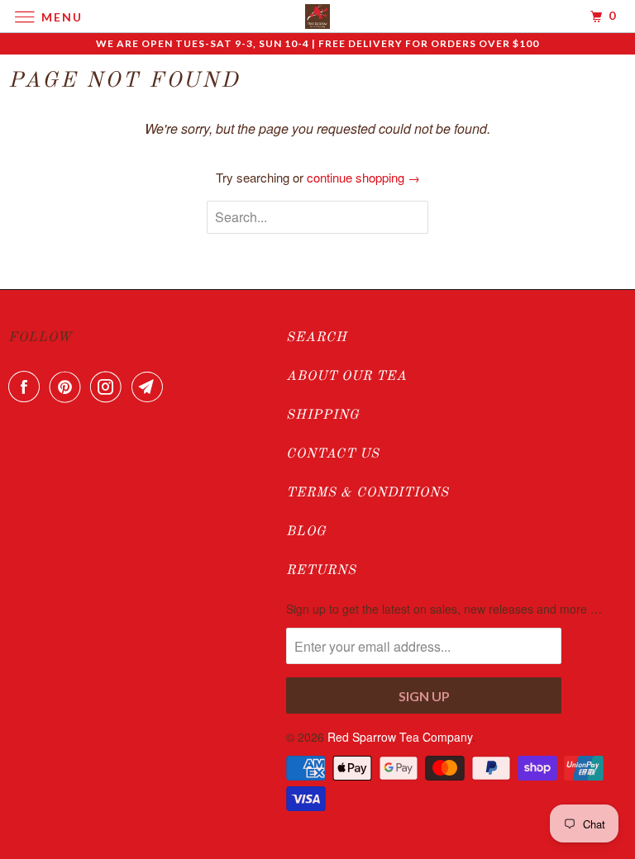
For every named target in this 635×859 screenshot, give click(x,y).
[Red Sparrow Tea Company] (317, 16)
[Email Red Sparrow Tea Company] (150, 386)
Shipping (323, 415)
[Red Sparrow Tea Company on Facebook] (27, 386)
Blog (306, 532)
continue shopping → (363, 177)
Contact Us (333, 454)
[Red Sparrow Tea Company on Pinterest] (69, 386)
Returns (321, 570)
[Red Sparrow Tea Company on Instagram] (109, 386)
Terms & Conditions (367, 493)
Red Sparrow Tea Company (399, 736)
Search (316, 337)
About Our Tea (346, 376)
